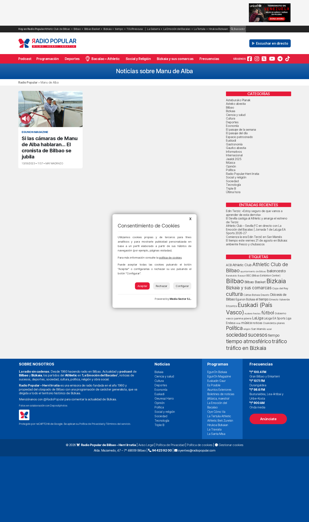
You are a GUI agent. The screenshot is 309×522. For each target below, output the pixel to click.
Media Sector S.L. (180, 298)
